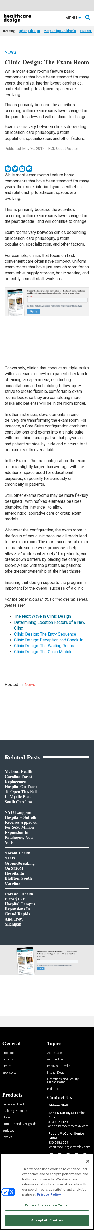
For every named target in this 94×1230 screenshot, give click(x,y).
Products (8, 1053)
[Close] (87, 1161)
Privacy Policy (49, 1194)
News (10, 52)
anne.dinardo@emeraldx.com (68, 1126)
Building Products (14, 1111)
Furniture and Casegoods (19, 1124)
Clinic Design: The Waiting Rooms (44, 645)
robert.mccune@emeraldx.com (69, 1147)
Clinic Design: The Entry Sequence (45, 634)
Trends (7, 1066)
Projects (7, 1059)
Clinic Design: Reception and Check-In (48, 639)
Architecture (55, 1059)
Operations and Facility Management (63, 1081)
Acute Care (54, 1053)
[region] (47, 1192)
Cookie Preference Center (47, 1205)
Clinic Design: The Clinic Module (43, 651)
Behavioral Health (59, 1066)
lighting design (29, 31)
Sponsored (9, 1072)
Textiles (7, 1137)
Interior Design (57, 1072)
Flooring (8, 1117)
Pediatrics (53, 1089)
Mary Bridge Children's (60, 31)
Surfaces (8, 1130)
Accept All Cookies (47, 1220)
